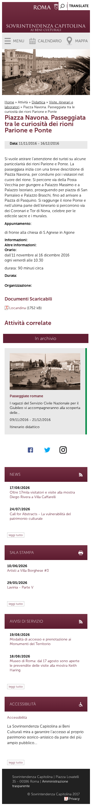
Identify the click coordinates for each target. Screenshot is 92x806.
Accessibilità (17, 717)
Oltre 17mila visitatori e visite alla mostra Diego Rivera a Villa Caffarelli (42, 494)
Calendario (50, 41)
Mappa (81, 41)
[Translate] (73, 4)
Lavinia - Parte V (20, 587)
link (83, 429)
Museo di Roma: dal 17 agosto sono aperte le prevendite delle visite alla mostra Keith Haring (44, 665)
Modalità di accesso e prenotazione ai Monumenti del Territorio (40, 641)
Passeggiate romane (26, 396)
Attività (23, 102)
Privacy (74, 799)
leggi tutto (16, 535)
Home (9, 102)
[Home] (46, 20)
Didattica (38, 102)
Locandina (17, 308)
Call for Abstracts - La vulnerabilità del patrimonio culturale (40, 516)
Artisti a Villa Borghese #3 (28, 570)
